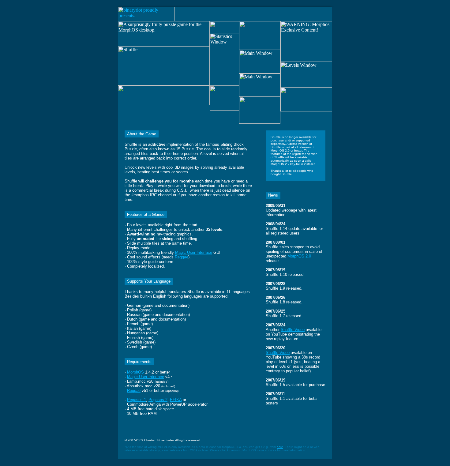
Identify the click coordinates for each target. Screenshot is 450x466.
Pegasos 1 (136, 399)
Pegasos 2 (157, 399)
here (280, 447)
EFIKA (176, 399)
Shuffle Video (293, 329)
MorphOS (135, 372)
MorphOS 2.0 (299, 256)
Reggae (181, 257)
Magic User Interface (193, 252)
